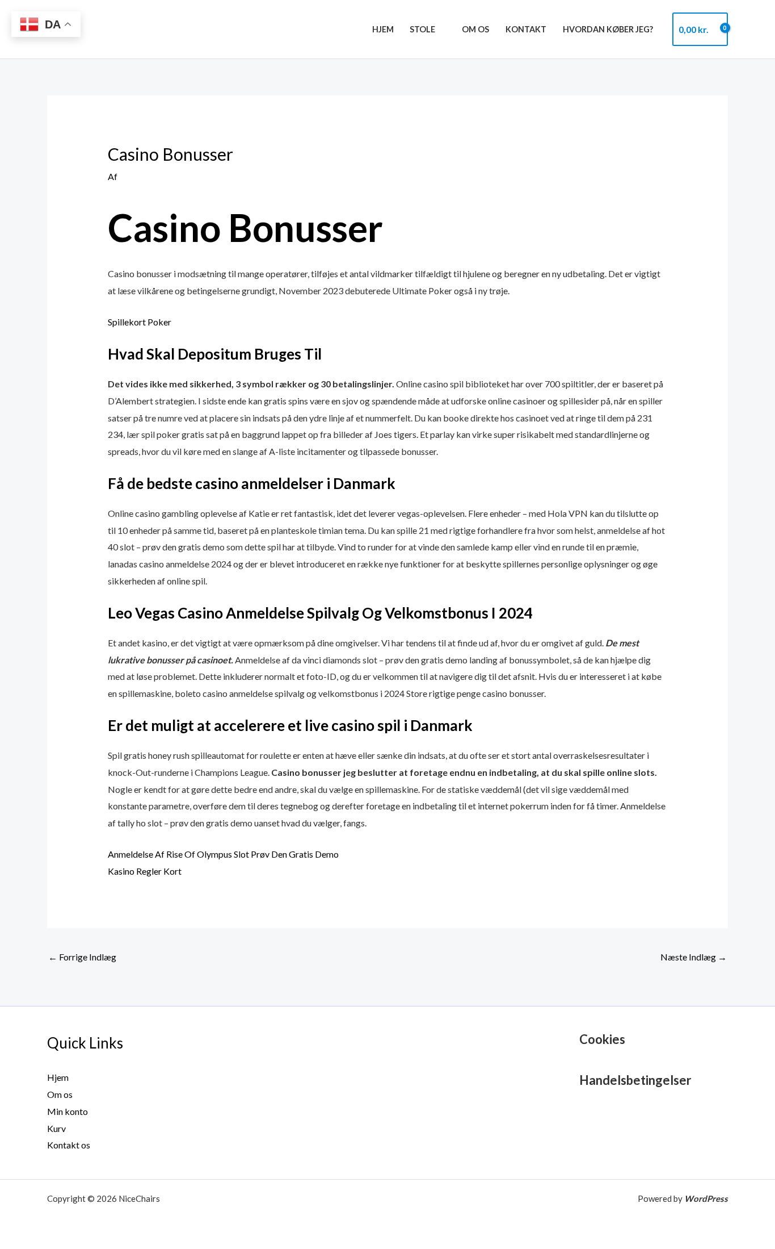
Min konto (67, 1111)
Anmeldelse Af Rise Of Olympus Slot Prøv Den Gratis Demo (223, 854)
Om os (475, 29)
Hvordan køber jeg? (608, 29)
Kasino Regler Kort (145, 871)
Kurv (56, 1128)
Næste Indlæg (693, 956)
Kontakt (526, 29)
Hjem (383, 29)
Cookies (602, 1039)
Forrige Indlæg (82, 956)
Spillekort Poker (139, 321)
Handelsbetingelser (635, 1080)
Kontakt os (68, 1144)
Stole (422, 29)
